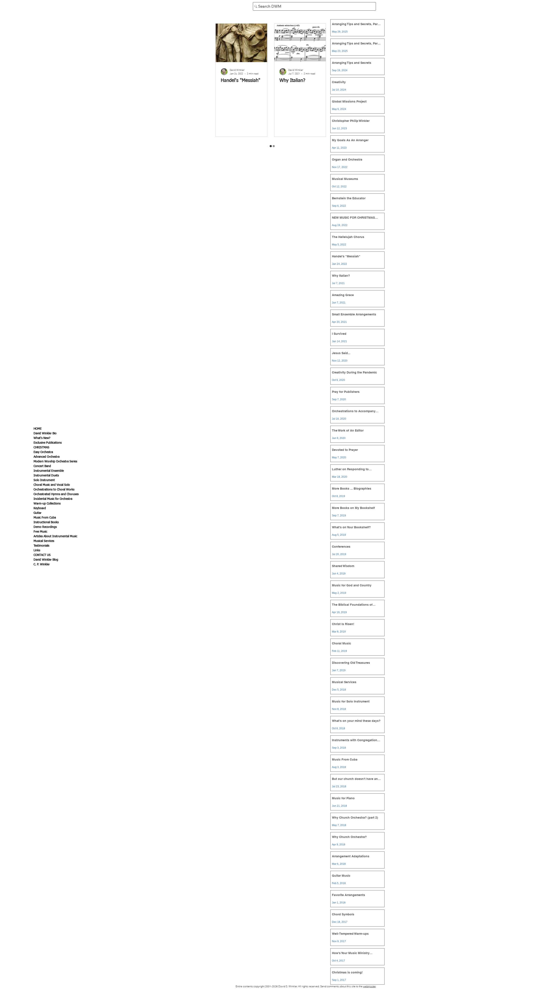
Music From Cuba (45, 517)
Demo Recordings (45, 527)
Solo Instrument (44, 480)
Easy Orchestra (43, 452)
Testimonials (41, 545)
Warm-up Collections (47, 503)
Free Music (40, 531)
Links (37, 550)
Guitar (37, 512)
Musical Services (44, 541)
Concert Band (42, 466)
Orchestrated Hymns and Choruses (56, 494)
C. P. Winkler (42, 564)
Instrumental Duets (46, 475)
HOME (38, 428)
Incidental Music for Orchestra (53, 498)
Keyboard (40, 508)
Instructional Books (46, 522)
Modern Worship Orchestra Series (55, 461)
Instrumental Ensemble (49, 470)
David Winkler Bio (45, 433)
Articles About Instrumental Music (55, 536)
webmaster (369, 986)
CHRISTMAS (41, 447)
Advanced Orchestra (47, 456)
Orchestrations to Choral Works (54, 489)
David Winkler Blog (46, 559)
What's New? (42, 438)
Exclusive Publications (48, 442)
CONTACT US (42, 555)
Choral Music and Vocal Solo (52, 484)
